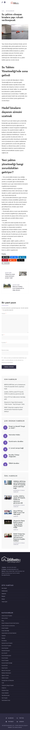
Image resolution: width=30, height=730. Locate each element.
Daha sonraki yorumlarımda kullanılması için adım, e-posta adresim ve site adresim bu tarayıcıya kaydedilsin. (14, 360)
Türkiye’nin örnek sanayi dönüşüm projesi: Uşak (10, 275)
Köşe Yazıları (5, 668)
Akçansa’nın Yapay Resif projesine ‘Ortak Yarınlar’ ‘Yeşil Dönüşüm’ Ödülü (19, 524)
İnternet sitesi (5, 350)
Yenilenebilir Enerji (6, 700)
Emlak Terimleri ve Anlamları (8, 625)
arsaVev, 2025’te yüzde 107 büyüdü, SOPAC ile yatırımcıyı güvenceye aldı (19, 499)
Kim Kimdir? (4, 653)
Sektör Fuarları (5, 678)
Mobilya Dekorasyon (6, 673)
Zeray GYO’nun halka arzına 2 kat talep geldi (18, 512)
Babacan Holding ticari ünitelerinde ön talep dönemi (18, 287)
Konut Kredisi (5, 658)
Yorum (4, 313)
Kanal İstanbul (5, 648)
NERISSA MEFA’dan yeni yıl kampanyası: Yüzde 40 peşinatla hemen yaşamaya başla (14, 386)
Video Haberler (5, 693)
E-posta (4, 342)
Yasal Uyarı (4, 601)
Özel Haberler (10, 476)
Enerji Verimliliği (5, 630)
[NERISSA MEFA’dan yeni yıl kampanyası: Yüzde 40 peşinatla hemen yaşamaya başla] (8, 482)
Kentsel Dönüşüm (6, 650)
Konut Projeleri (5, 660)
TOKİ (3, 682)
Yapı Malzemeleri (10, 11)
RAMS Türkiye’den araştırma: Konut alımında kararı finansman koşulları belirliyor (13, 409)
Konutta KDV (5, 665)
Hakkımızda (4, 591)
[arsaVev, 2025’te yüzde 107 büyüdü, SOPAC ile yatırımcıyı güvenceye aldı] (8, 497)
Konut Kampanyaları (6, 655)
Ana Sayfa (4, 588)
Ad (3, 334)
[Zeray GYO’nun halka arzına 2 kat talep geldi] (8, 512)
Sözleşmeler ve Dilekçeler (8, 680)
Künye (3, 599)
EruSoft (10, 727)
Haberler (15, 516)
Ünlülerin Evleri (5, 690)
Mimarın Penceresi (6, 670)
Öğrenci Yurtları (5, 675)
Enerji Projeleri (5, 628)
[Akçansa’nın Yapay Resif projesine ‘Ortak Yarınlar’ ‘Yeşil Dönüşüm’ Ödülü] (8, 522)
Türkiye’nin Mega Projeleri (8, 685)
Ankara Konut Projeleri (7, 615)
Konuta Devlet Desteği (7, 663)
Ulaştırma (4, 687)
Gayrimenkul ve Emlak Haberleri (9, 633)
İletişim (3, 596)
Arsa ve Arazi (5, 618)
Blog (3, 620)
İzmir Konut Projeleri (6, 645)
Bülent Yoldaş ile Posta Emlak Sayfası (10, 623)
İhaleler (3, 638)
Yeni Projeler (4, 698)
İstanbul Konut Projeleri (7, 643)
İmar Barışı (4, 640)
